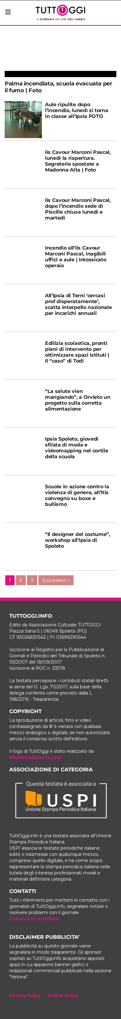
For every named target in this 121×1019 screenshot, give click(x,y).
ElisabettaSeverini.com (35, 757)
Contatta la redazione (34, 918)
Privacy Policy (24, 995)
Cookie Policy (63, 995)
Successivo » (56, 580)
